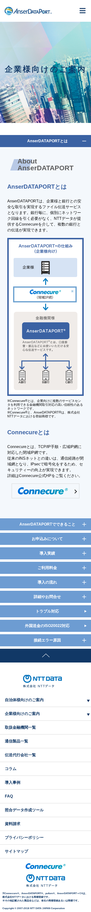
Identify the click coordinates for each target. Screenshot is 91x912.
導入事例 (12, 782)
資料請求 (12, 824)
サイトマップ (16, 851)
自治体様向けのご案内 (24, 700)
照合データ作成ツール (24, 810)
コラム (11, 769)
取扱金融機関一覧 (20, 727)
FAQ (9, 796)
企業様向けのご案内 (22, 714)
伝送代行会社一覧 (20, 755)
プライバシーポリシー (24, 837)
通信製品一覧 (16, 741)
